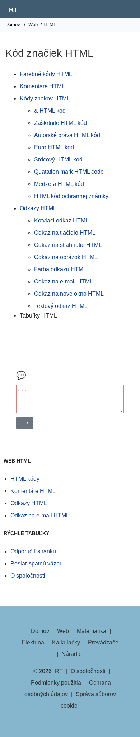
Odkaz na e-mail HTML (63, 281)
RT (13, 9)
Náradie (71, 654)
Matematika (91, 631)
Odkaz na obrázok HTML (66, 257)
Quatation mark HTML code (69, 172)
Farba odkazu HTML (60, 269)
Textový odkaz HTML (61, 306)
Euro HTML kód (54, 147)
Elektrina (33, 642)
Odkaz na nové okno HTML (69, 294)
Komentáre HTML (42, 86)
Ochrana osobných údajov (67, 688)
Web (33, 24)
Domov (12, 24)
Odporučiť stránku (33, 551)
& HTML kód (50, 111)
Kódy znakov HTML (45, 98)
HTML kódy (24, 479)
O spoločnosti (27, 576)
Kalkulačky (66, 642)
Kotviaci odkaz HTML (61, 220)
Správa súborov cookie (88, 700)
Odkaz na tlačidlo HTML (64, 233)
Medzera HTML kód (59, 184)
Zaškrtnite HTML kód (60, 123)
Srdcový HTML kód (58, 159)
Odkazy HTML (38, 208)
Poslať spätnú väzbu (36, 563)
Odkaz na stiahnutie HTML (68, 245)
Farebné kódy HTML (46, 74)
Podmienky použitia (56, 683)
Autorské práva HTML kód (67, 135)
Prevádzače (103, 642)
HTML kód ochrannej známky (71, 196)
